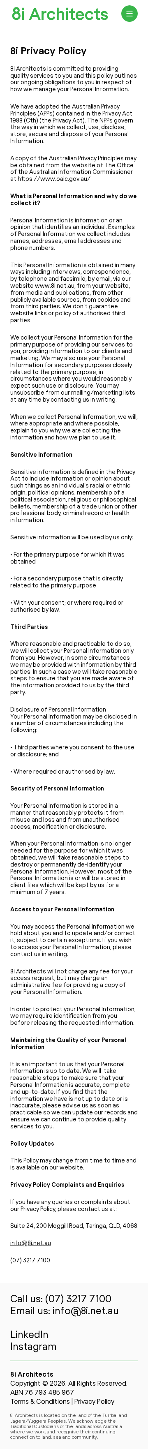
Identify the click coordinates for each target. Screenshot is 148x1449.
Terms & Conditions (40, 1401)
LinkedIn (29, 1335)
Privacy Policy (94, 1401)
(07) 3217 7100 (30, 1261)
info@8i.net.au (30, 1243)
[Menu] (129, 13)
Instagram (33, 1347)
